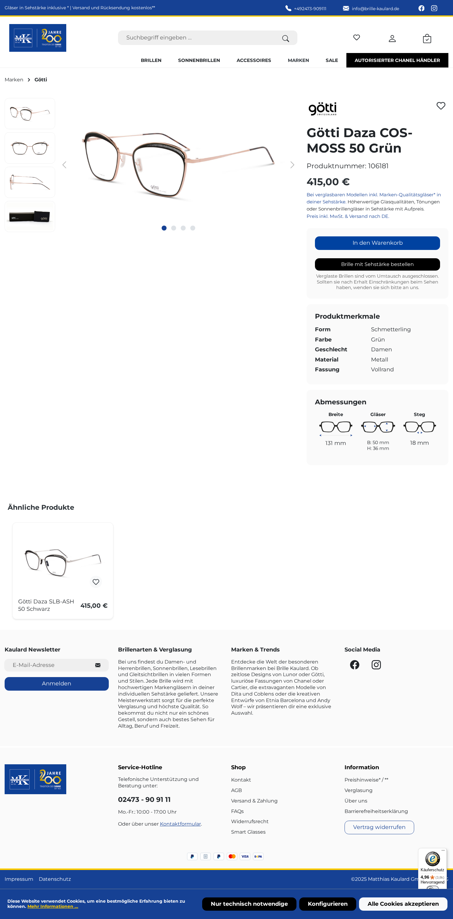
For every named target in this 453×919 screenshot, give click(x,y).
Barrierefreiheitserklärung (376, 811)
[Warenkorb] (427, 37)
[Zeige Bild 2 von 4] (173, 228)
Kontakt (241, 780)
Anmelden (56, 683)
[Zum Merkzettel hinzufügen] (441, 105)
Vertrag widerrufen (379, 827)
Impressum (19, 879)
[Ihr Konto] (392, 37)
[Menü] (443, 852)
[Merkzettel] (357, 36)
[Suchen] (286, 38)
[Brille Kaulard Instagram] (434, 8)
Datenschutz (55, 879)
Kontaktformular (180, 824)
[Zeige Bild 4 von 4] (192, 228)
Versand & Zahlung (254, 801)
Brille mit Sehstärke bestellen (377, 264)
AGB (236, 790)
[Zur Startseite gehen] (38, 38)
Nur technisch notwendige (249, 904)
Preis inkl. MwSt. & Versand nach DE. (348, 216)
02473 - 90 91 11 (144, 799)
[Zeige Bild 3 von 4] (183, 228)
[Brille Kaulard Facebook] (422, 8)
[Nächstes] (292, 164)
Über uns (356, 801)
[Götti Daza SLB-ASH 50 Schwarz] (63, 563)
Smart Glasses (248, 832)
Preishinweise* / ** (366, 780)
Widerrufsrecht (250, 821)
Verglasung (359, 790)
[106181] (178, 164)
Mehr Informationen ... (52, 906)
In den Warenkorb (378, 242)
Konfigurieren (328, 904)
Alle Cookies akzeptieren (403, 904)
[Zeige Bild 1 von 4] (163, 228)
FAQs (237, 811)
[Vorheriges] (64, 164)
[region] (151, 165)
